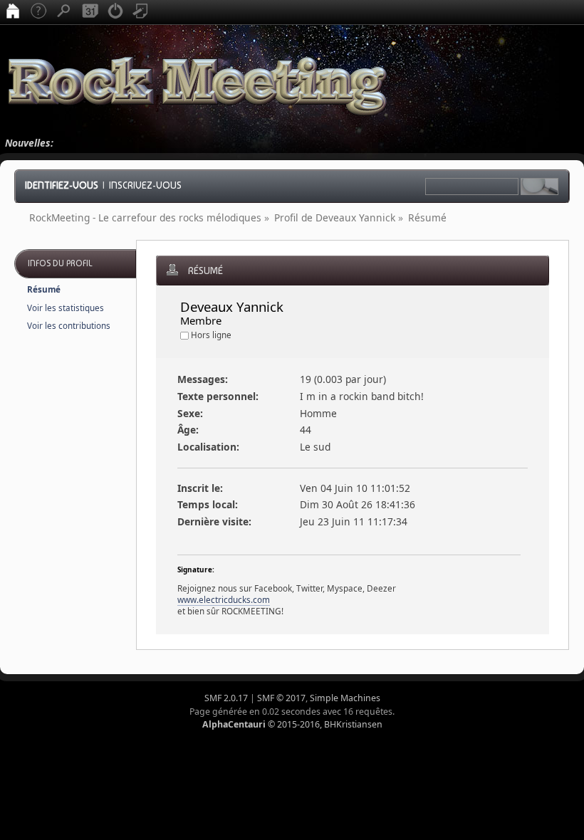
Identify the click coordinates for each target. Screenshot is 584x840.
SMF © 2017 (281, 698)
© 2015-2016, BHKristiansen (292, 724)
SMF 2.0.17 (226, 698)
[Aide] (38, 12)
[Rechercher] (64, 12)
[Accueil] (13, 12)
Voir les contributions (68, 325)
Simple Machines (345, 698)
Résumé (44, 289)
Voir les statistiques (65, 308)
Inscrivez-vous (145, 185)
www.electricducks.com (223, 599)
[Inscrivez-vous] (141, 12)
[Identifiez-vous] (115, 12)
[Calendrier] (90, 12)
